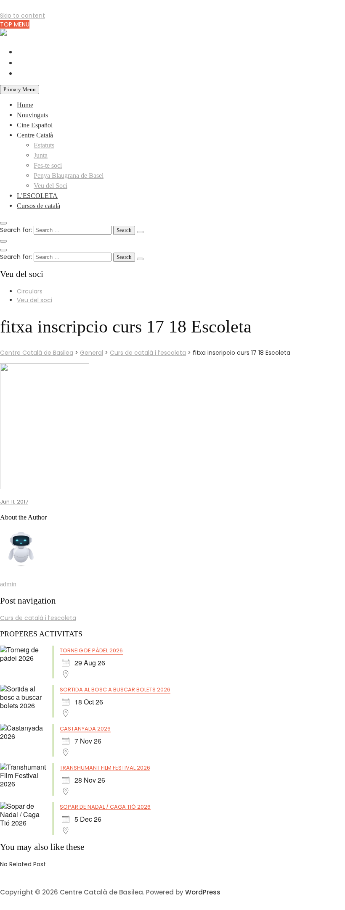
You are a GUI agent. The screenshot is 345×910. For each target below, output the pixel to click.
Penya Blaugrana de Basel (69, 175)
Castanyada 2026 (85, 729)
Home (25, 104)
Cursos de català (38, 205)
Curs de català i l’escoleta (38, 618)
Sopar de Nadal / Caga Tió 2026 (105, 807)
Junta (41, 155)
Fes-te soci (48, 165)
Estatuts (44, 145)
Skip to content (22, 15)
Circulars (29, 291)
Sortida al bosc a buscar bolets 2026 (115, 690)
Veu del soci (34, 300)
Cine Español (35, 125)
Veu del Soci (50, 185)
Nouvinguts (32, 115)
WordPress (202, 892)
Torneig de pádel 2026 (91, 650)
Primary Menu (19, 89)
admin (8, 584)
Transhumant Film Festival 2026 (105, 768)
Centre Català (35, 135)
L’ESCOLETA (37, 195)
